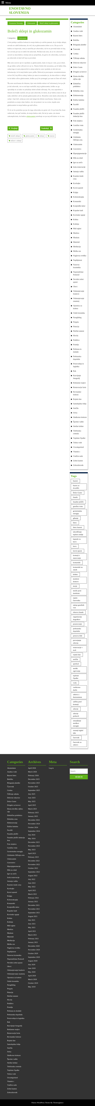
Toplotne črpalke (79, 438)
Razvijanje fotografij (77, 377)
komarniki (76, 562)
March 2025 (32, 809)
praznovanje (77, 624)
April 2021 (32, 931)
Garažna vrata (78, 125)
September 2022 (34, 872)
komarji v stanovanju (77, 556)
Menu (8, 2)
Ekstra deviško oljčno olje (78, 77)
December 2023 (34, 842)
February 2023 (33, 857)
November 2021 (34, 909)
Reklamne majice (79, 383)
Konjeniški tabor (79, 206)
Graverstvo (77, 149)
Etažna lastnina (78, 100)
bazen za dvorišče (76, 487)
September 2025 (34, 790)
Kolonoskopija (78, 197)
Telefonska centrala (77, 432)
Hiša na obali (78, 158)
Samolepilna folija (79, 404)
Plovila (75, 336)
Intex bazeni (77, 527)
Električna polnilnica (77, 85)
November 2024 (34, 824)
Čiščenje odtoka (79, 58)
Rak (74, 371)
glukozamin (31, 116)
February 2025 (33, 812)
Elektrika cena (78, 91)
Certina (75, 54)
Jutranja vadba (78, 171)
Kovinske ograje (79, 215)
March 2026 (32, 772)
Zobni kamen (78, 461)
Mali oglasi (77, 228)
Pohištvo (76, 340)
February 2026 (33, 775)
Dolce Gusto (77, 67)
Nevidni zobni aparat (78, 280)
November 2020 (34, 950)
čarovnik (76, 738)
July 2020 (31, 964)
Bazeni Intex (77, 36)
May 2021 (31, 927)
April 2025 (32, 805)
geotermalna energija (77, 512)
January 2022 (33, 901)
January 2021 (33, 942)
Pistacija (76, 327)
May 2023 (31, 850)
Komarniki (77, 201)
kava (74, 546)
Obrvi (75, 287)
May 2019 (31, 987)
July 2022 (31, 879)
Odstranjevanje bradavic (78, 292)
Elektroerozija (78, 95)
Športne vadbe (78, 422)
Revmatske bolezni (77, 393)
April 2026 (32, 768)
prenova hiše (77, 636)
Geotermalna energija (77, 131)
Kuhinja (76, 224)
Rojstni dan (77, 399)
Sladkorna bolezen (80, 417)
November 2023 (34, 846)
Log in (51, 768)
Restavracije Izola (79, 387)
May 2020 (31, 972)
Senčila (75, 408)
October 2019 (33, 983)
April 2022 (32, 890)
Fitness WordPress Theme (41, 1103)
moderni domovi (76, 580)
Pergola (76, 322)
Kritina (75, 219)
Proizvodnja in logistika (78, 365)
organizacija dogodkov (77, 618)
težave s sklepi (16, 141)
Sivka (75, 413)
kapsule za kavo (77, 540)
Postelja (76, 345)
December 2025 (34, 779)
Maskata (76, 238)
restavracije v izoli (78, 649)
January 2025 (33, 816)
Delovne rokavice (79, 63)
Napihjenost (77, 260)
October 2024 (33, 827)
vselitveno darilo (76, 688)
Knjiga (75, 192)
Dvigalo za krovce (80, 72)
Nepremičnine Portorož (78, 273)
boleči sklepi (15, 136)
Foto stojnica (77, 121)
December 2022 (34, 861)
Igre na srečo (77, 162)
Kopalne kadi (78, 210)
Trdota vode (77, 443)
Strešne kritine (78, 426)
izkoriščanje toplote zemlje (78, 533)
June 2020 (32, 968)
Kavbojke (76, 183)
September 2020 (34, 957)
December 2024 (34, 820)
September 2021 (34, 913)
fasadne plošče (78, 502)
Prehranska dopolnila (77, 357)
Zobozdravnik (78, 465)
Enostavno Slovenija (16, 23)
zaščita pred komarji (77, 703)
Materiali (76, 242)
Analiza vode (78, 31)
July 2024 (31, 835)
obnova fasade (78, 612)
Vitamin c (76, 452)
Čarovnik (76, 49)
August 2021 (32, 916)
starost (52, 136)
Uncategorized (78, 447)
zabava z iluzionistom (77, 696)
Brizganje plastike (79, 45)
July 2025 (31, 794)
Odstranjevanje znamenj (78, 299)
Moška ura (77, 251)
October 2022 (33, 868)
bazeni (75, 481)
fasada (75, 497)
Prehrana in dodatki (77, 350)
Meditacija (77, 247)
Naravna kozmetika (77, 266)
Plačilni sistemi (78, 331)
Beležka (76, 40)
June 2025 (32, 798)
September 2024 (34, 831)
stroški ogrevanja (76, 670)
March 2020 (32, 979)
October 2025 (33, 787)
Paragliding (77, 317)
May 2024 (31, 838)
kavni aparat (77, 551)
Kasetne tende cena (78, 177)
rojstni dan (77, 655)
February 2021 (33, 939)
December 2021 (34, 905)
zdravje (75, 709)
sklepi (42, 136)
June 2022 (32, 883)
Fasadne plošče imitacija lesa (78, 114)
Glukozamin (31, 23)
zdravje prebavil (76, 715)
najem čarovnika (76, 599)
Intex (75, 523)
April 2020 (32, 976)
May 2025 (31, 801)
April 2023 (32, 853)
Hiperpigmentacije (80, 153)
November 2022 (34, 864)
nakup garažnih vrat (78, 606)
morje (75, 586)
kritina (75, 574)
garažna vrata (78, 506)
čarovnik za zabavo (77, 743)
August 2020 (32, 961)
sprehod (76, 664)
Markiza (76, 233)
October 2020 (33, 953)
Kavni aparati (78, 188)
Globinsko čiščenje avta (77, 138)
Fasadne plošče (78, 109)
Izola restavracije (79, 167)
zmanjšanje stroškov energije (77, 723)
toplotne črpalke (76, 677)
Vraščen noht (78, 456)
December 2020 (34, 946)
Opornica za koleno (77, 307)
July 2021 (31, 920)
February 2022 (33, 898)
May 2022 (31, 887)
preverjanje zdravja (77, 641)
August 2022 (32, 876)
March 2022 (32, 894)
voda (75, 683)
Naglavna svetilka (79, 256)
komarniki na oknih (78, 568)
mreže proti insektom (77, 592)
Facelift (76, 104)
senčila (75, 659)
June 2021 (32, 924)
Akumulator (77, 27)
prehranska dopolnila (77, 630)
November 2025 (34, 783)
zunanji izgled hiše (78, 731)
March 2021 (32, 935)
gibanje (75, 518)
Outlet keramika (79, 313)
